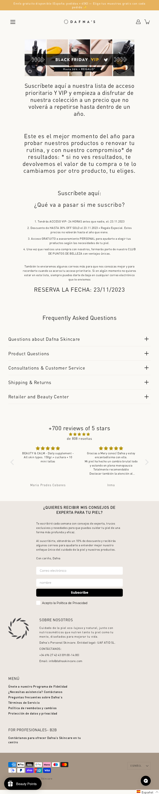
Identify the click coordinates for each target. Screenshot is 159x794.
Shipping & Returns (30, 382)
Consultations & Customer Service (46, 368)
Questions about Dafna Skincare (44, 339)
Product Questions (28, 353)
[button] (13, 462)
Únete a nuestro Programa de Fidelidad (37, 686)
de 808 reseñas (79, 438)
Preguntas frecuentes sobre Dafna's (35, 697)
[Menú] (12, 22)
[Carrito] (147, 21)
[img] (79, 434)
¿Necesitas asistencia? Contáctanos (35, 692)
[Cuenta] (138, 21)
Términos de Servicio (24, 702)
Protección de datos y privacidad (32, 713)
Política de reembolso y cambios (32, 708)
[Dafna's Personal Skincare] (79, 22)
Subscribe (79, 592)
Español (135, 765)
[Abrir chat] (146, 781)
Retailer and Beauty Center (38, 396)
